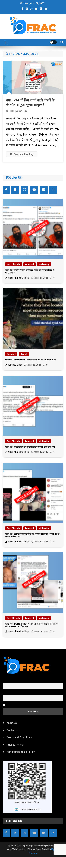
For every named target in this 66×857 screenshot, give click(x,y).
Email (6, 692)
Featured (29, 264)
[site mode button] (53, 42)
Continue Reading (23, 154)
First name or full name (15, 680)
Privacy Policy (15, 744)
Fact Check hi (13, 264)
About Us (12, 722)
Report (24, 354)
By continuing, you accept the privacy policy (30, 704)
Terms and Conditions (19, 737)
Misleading (44, 264)
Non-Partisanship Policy (21, 751)
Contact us (13, 730)
